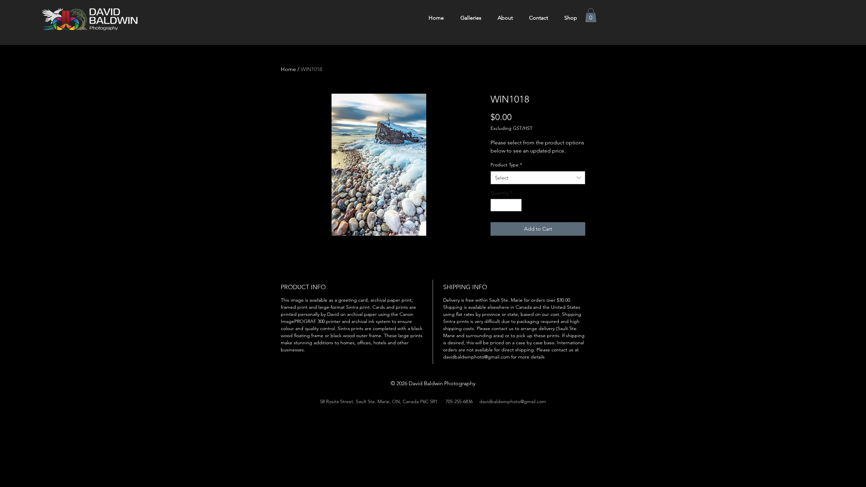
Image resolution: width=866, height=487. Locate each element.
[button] (591, 15)
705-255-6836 (459, 401)
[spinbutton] (506, 205)
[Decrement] (496, 205)
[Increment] (516, 205)
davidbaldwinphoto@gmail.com (512, 401)
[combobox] (538, 177)
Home (288, 69)
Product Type (506, 165)
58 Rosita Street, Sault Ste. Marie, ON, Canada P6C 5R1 (378, 401)
